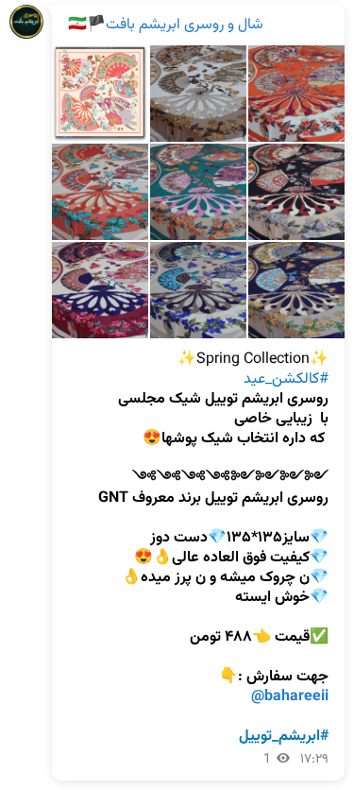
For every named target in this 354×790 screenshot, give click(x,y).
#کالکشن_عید (286, 379)
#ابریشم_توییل (284, 736)
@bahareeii (290, 697)
